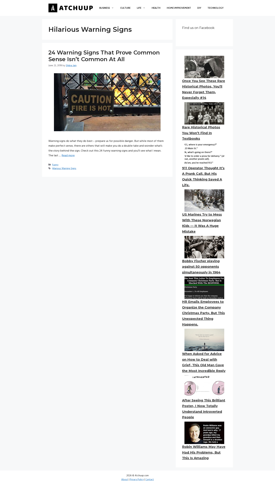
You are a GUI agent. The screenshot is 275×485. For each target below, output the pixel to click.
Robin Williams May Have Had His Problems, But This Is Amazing (203, 452)
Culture (125, 8)
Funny (55, 165)
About (124, 480)
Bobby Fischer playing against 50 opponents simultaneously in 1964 (201, 266)
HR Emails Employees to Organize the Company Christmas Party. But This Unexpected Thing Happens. (203, 313)
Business (104, 8)
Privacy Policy (137, 480)
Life (139, 8)
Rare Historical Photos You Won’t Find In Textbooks (201, 132)
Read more (68, 155)
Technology (215, 8)
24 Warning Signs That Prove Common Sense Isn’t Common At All (104, 56)
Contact (149, 480)
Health (156, 8)
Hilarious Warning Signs (64, 168)
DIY (199, 8)
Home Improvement (179, 8)
